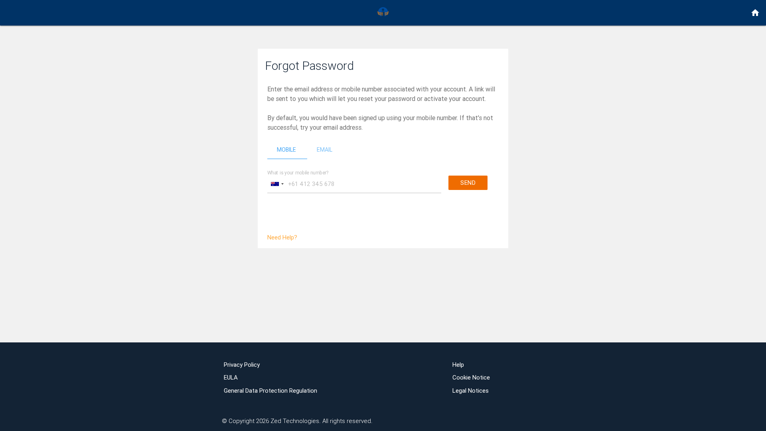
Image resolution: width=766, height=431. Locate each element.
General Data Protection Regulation (270, 390)
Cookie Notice (471, 377)
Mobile (286, 149)
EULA (231, 377)
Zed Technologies (294, 421)
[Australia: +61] (277, 184)
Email (324, 149)
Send (468, 182)
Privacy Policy (242, 364)
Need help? (282, 237)
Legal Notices (470, 390)
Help (458, 364)
